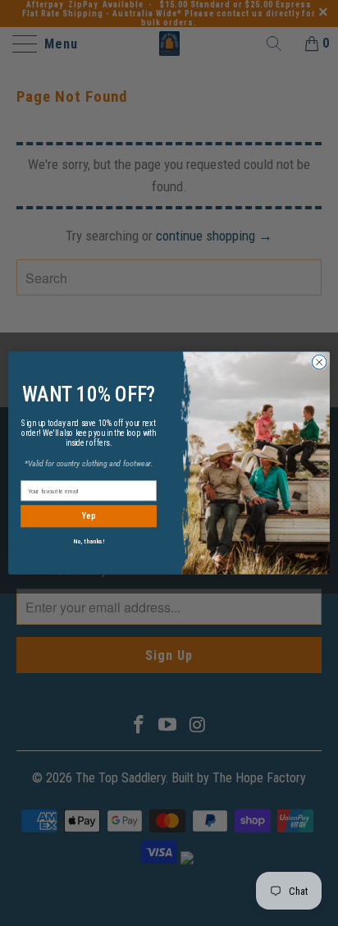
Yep (89, 516)
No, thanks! (89, 542)
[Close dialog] (319, 362)
